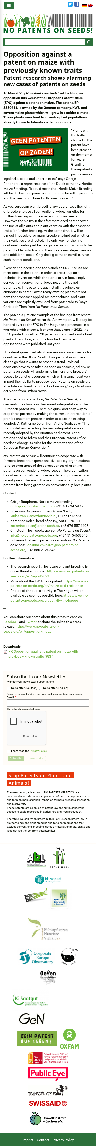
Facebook (76, 4)
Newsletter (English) (55, 688)
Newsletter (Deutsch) (24, 688)
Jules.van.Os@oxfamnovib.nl (33, 516)
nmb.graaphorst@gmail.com (32, 506)
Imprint (27, 1140)
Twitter (70, 4)
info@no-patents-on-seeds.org (33, 535)
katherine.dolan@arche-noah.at (34, 526)
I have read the (29, 751)
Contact (43, 1140)
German (84, 5)
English (90, 5)
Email (10, 697)
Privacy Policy (38, 751)
